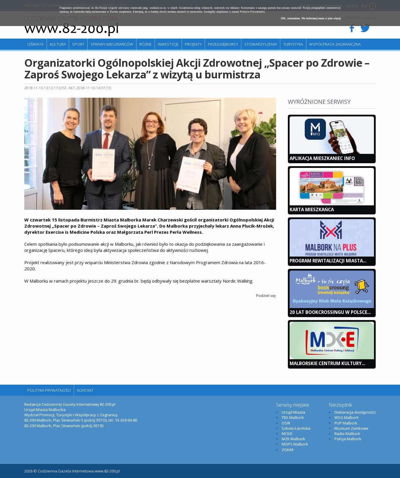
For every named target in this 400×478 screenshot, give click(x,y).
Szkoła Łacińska (296, 428)
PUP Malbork (345, 423)
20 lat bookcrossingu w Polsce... (330, 312)
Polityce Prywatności (252, 11)
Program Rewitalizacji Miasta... (328, 261)
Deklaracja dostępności (355, 412)
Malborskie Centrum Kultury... (327, 363)
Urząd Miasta (293, 412)
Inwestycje (168, 44)
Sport (78, 44)
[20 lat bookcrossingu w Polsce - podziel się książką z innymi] (332, 306)
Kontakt (85, 390)
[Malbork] (71, 26)
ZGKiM (287, 449)
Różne (145, 44)
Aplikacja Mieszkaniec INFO (322, 158)
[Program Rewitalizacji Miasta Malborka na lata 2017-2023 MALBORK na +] (332, 255)
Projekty (193, 44)
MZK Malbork (293, 438)
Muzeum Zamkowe (351, 428)
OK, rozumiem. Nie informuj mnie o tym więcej (311, 18)
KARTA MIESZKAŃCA (312, 209)
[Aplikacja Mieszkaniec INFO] (332, 152)
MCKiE (287, 433)
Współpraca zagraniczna (335, 44)
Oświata (35, 44)
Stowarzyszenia (260, 44)
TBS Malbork (293, 417)
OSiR (286, 423)
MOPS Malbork (295, 444)
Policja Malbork (347, 438)
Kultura (58, 44)
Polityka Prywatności (49, 390)
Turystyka (293, 44)
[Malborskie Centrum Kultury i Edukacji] (332, 357)
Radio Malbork (347, 433)
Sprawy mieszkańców (111, 44)
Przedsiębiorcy (223, 44)
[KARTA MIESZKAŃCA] (332, 204)
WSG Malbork (346, 417)
